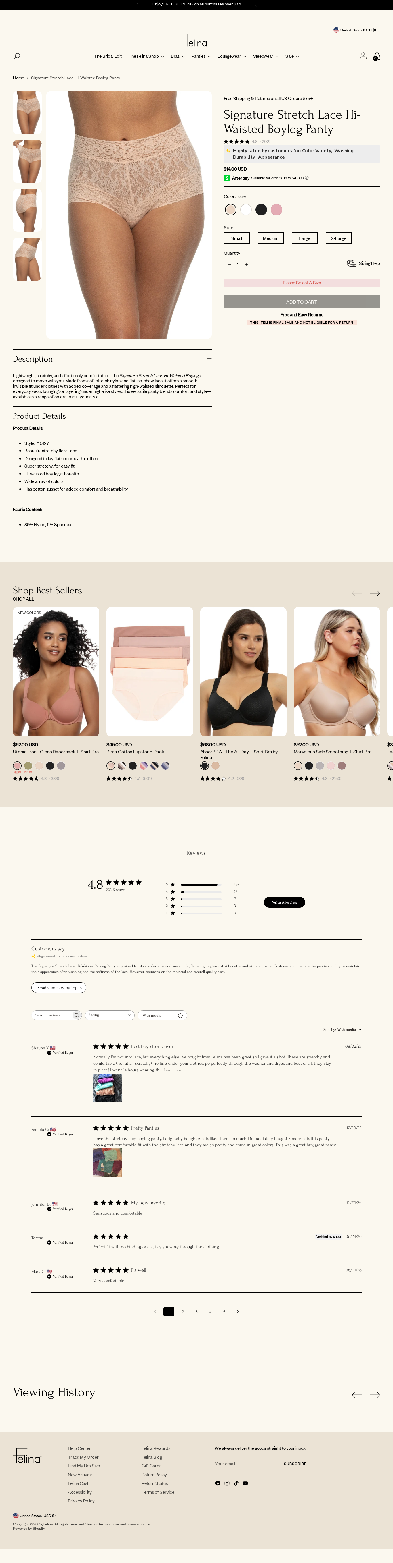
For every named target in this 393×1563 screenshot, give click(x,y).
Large (304, 238)
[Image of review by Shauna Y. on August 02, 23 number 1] (107, 1088)
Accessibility (80, 1492)
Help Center (79, 1448)
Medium (270, 238)
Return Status (155, 1483)
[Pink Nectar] (276, 209)
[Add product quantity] (229, 264)
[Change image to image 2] (27, 161)
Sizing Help (369, 263)
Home (18, 77)
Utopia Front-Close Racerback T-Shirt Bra (56, 751)
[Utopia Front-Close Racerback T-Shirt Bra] (56, 671)
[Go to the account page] (364, 56)
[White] (246, 209)
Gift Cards (151, 1465)
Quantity (232, 253)
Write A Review (284, 902)
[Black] (261, 209)
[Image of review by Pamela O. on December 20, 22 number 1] (107, 1162)
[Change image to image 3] (27, 210)
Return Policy (154, 1474)
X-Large (338, 238)
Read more (172, 1070)
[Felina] (196, 40)
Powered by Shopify (29, 1528)
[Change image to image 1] (27, 112)
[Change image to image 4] (27, 259)
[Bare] (230, 209)
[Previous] (137, 5)
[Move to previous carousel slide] (357, 593)
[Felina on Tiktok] (236, 1483)
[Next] (256, 5)
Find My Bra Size (84, 1465)
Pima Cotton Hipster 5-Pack (135, 751)
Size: (228, 227)
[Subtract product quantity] (246, 264)
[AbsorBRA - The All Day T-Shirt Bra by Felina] (243, 671)
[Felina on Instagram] (227, 1483)
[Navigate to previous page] (155, 1311)
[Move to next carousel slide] (375, 593)
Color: (235, 196)
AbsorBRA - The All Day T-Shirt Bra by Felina (239, 754)
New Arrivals (80, 1474)
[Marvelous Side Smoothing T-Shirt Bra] (337, 671)
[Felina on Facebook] (218, 1483)
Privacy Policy (81, 1501)
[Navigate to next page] (237, 1311)
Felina (48, 1524)
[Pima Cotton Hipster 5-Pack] (149, 671)
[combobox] (110, 1015)
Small (236, 238)
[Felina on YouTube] (246, 1483)
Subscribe (295, 1463)
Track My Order (83, 1457)
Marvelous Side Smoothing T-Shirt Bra (333, 751)
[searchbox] (51, 1015)
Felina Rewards (156, 1448)
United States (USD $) (358, 29)
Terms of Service (158, 1492)
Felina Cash (78, 1483)
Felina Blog (152, 1457)
